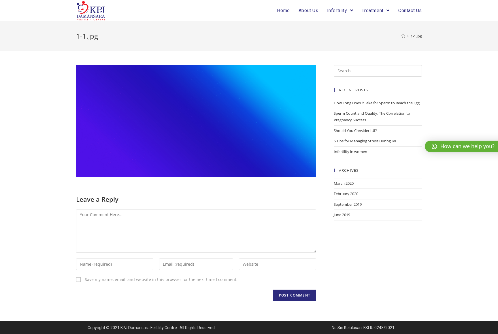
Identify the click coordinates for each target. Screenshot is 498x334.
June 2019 (342, 214)
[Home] (403, 36)
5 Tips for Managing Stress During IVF (365, 141)
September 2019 (348, 204)
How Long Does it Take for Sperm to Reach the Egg (377, 102)
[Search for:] (378, 70)
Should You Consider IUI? (355, 130)
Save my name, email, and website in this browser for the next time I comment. (161, 279)
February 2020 (346, 193)
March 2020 (344, 183)
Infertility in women (350, 151)
